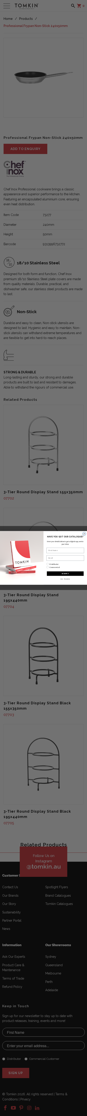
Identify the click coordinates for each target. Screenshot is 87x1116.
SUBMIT (65, 574)
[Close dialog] (84, 534)
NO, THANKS (65, 579)
